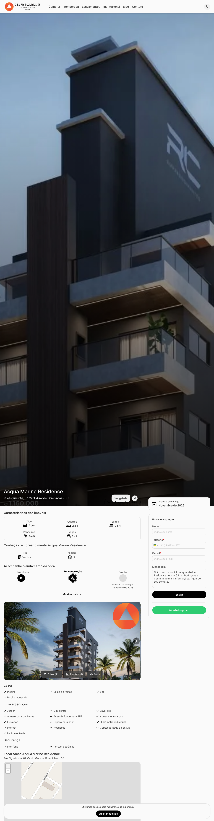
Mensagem (159, 566)
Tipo (25, 552)
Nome (156, 526)
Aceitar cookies (108, 813)
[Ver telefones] (207, 7)
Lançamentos (91, 6)
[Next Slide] (136, 641)
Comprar (54, 6)
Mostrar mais (70, 594)
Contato (137, 6)
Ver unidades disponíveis (122, 502)
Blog (126, 6)
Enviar (179, 594)
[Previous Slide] (8, 641)
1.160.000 (23, 503)
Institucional (111, 6)
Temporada (71, 6)
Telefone (158, 539)
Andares (72, 552)
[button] (72, 650)
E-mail (156, 553)
